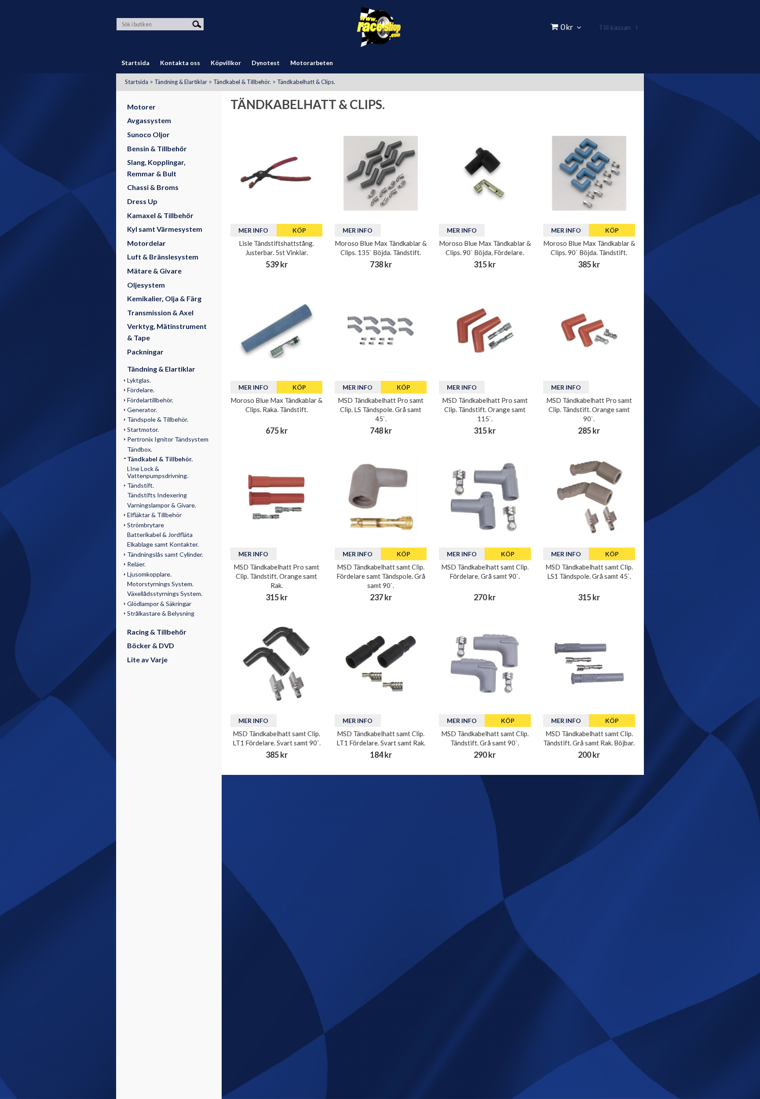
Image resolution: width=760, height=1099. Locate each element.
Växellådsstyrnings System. (164, 593)
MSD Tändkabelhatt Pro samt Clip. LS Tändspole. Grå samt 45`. (381, 409)
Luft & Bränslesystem (162, 256)
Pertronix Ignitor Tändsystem (167, 439)
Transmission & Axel (160, 312)
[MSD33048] (380, 330)
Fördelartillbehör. (150, 400)
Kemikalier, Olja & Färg (164, 298)
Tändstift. (140, 485)
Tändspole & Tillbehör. (157, 419)
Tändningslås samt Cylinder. (165, 554)
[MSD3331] (380, 497)
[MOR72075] (380, 173)
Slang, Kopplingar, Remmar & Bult (156, 168)
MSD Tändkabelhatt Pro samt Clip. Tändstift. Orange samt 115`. (485, 409)
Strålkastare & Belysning (160, 613)
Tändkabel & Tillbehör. (242, 81)
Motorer (141, 106)
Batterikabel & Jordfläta (160, 534)
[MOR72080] (485, 173)
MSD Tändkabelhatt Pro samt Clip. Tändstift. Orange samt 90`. (589, 409)
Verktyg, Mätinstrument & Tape (167, 332)
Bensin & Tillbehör (157, 148)
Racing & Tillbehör (156, 632)
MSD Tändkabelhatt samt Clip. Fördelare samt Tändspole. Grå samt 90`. (380, 576)
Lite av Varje (147, 659)
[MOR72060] (276, 330)
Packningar (145, 351)
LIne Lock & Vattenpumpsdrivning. (157, 472)
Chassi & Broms (153, 187)
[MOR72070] (589, 173)
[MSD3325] (589, 330)
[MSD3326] (485, 330)
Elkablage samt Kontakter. (163, 544)
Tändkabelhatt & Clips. (306, 81)
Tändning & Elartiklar (180, 81)
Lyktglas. (139, 380)
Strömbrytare (145, 525)
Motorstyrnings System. (160, 584)
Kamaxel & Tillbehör (160, 215)
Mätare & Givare (154, 271)
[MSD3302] (380, 663)
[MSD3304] (589, 497)
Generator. (142, 409)
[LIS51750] (276, 173)
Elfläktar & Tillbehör (154, 514)
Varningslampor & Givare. (161, 505)
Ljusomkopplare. (149, 574)
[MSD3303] (276, 663)
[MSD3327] (276, 497)
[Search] (196, 23)
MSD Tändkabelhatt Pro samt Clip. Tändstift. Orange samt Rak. (276, 576)
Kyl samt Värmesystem (164, 229)
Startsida (136, 81)
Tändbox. (139, 449)
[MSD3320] (485, 497)
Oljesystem (146, 285)
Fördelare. (140, 390)
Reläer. (136, 564)
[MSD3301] (589, 663)
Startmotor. (143, 429)
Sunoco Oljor (148, 134)
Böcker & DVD (150, 645)
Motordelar (146, 243)
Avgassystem (149, 120)
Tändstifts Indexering (157, 495)
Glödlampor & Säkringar (159, 603)
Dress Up (142, 201)
